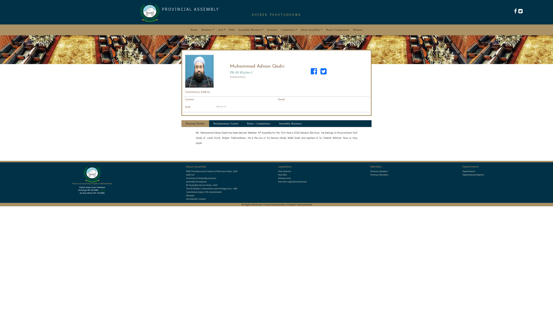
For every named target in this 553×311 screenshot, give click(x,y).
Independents (238, 76)
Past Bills (282, 174)
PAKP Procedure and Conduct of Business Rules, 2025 (212, 171)
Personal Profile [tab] (195, 123)
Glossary (190, 195)
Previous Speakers (379, 171)
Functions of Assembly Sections (201, 178)
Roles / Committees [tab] (258, 123)
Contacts (102, 190)
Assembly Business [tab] (290, 123)
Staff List (190, 174)
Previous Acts (284, 178)
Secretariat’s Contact (196, 199)
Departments (469, 171)
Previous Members (379, 174)
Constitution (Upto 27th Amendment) (204, 192)
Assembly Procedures (196, 181)
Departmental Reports (473, 174)
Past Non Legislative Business (292, 181)
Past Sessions (284, 171)
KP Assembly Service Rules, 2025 (201, 185)
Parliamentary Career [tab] (225, 123)
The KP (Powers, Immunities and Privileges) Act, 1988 (211, 188)
